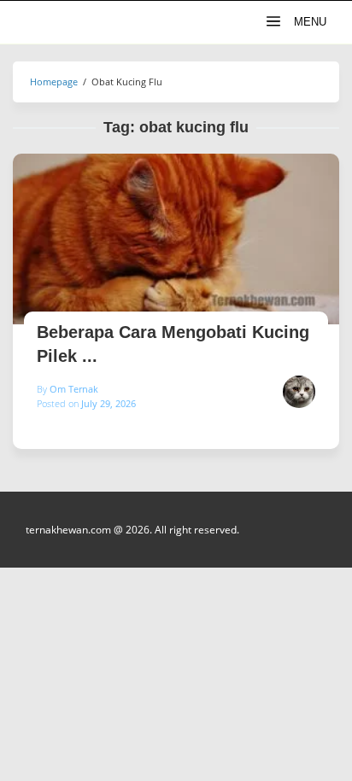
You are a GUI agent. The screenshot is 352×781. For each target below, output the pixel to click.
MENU (308, 21)
